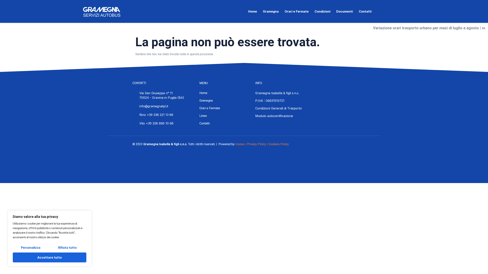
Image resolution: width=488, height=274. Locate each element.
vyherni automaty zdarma (149, 158)
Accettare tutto (49, 257)
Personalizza (30, 247)
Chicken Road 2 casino (147, 168)
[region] (50, 238)
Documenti (344, 11)
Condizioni (322, 11)
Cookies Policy (279, 144)
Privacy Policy (256, 144)
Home (252, 11)
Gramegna (271, 11)
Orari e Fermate (297, 11)
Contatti (365, 11)
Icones (240, 144)
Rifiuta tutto (67, 247)
